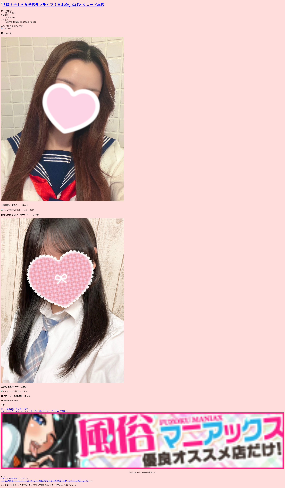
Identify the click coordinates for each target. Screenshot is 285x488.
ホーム (4, 409)
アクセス (47, 411)
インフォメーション (22, 411)
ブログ (54, 411)
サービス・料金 (36, 411)
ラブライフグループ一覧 (79, 481)
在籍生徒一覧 (12, 409)
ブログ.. (54, 481)
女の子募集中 (62, 411)
